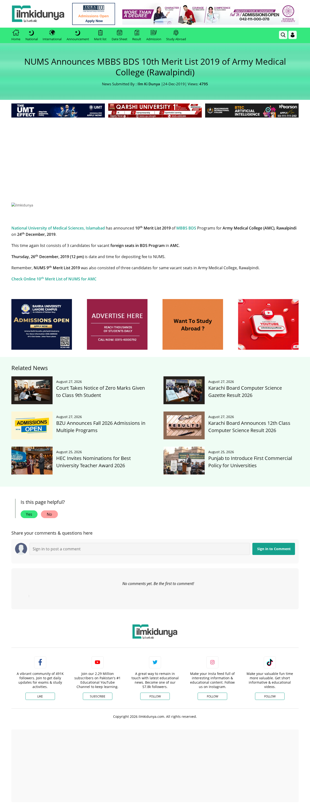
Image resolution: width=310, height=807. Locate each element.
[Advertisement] (155, 155)
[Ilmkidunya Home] (38, 14)
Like (40, 696)
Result (136, 39)
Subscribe (97, 696)
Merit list (100, 39)
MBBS (181, 228)
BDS (192, 228)
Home (15, 39)
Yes (29, 514)
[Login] (292, 35)
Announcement (78, 39)
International (52, 39)
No (49, 514)
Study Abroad (176, 39)
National (31, 39)
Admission (153, 39)
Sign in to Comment (274, 548)
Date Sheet (119, 39)
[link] (93, 14)
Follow (155, 696)
